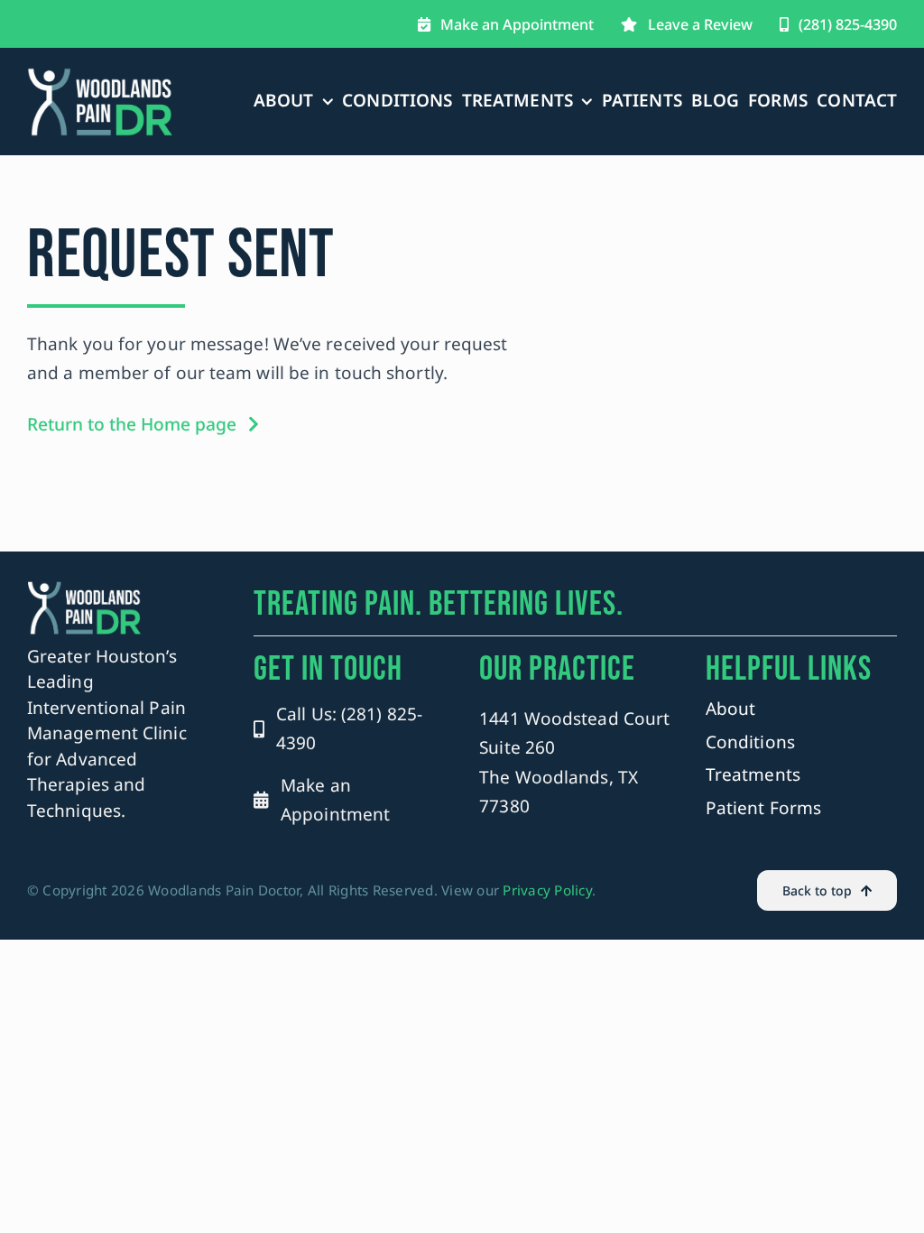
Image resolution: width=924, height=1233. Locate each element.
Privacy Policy (547, 890)
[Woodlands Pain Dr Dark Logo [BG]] (100, 75)
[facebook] (34, 24)
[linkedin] (67, 24)
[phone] (99, 24)
